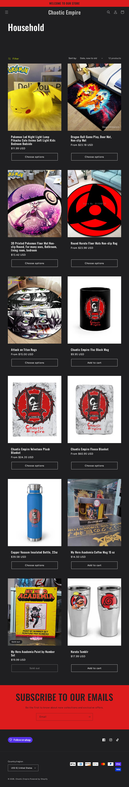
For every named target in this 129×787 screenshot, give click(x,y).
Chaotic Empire (22, 779)
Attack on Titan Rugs (24, 349)
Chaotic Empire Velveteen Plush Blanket (30, 450)
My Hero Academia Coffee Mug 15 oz (93, 552)
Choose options (34, 156)
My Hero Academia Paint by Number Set (33, 653)
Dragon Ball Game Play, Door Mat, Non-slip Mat (91, 138)
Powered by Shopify (39, 779)
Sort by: (73, 58)
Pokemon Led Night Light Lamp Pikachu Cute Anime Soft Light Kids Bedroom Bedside (33, 140)
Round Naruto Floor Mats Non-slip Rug (94, 243)
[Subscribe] (89, 717)
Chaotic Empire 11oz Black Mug (90, 349)
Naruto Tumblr (79, 651)
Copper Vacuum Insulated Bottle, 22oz (34, 552)
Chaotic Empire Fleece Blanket (89, 449)
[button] (6, 12)
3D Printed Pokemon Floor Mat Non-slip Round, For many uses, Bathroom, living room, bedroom (34, 246)
